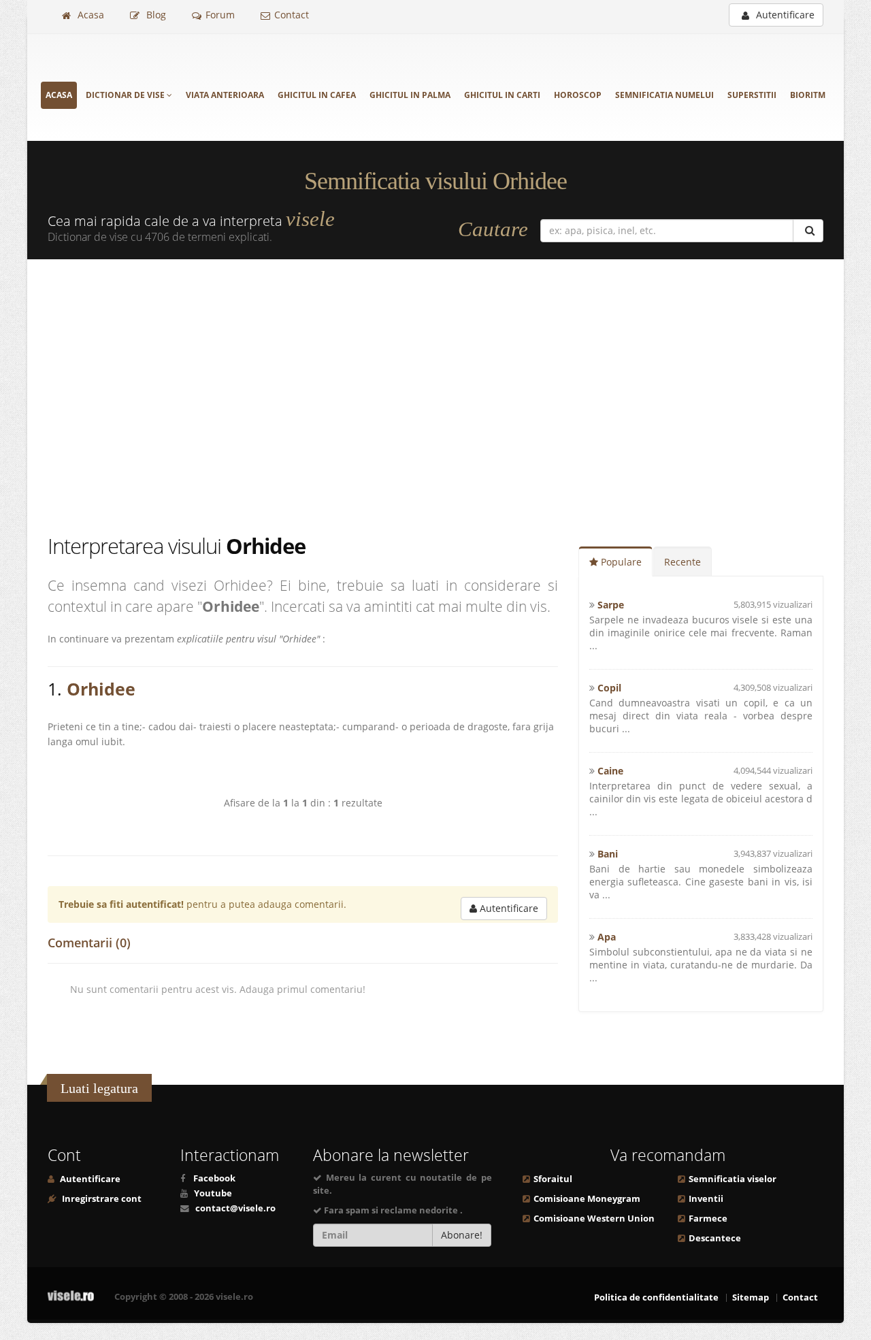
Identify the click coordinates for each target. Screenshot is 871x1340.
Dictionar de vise (126, 95)
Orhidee (101, 688)
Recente (682, 561)
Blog (155, 14)
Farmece (708, 1218)
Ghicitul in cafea (317, 95)
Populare (620, 561)
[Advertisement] (435, 395)
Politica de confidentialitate (656, 1297)
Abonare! (461, 1234)
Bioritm (807, 95)
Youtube (213, 1193)
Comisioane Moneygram (586, 1199)
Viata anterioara (225, 95)
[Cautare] (808, 230)
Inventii (706, 1199)
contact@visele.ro (235, 1208)
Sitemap (750, 1297)
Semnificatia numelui (664, 95)
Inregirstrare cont (101, 1199)
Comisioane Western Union (594, 1218)
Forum (220, 14)
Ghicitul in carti (502, 95)
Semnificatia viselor (732, 1179)
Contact (291, 14)
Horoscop (578, 95)
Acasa (89, 14)
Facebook (214, 1178)
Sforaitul (552, 1179)
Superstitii (751, 95)
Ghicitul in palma (409, 95)
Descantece (715, 1238)
